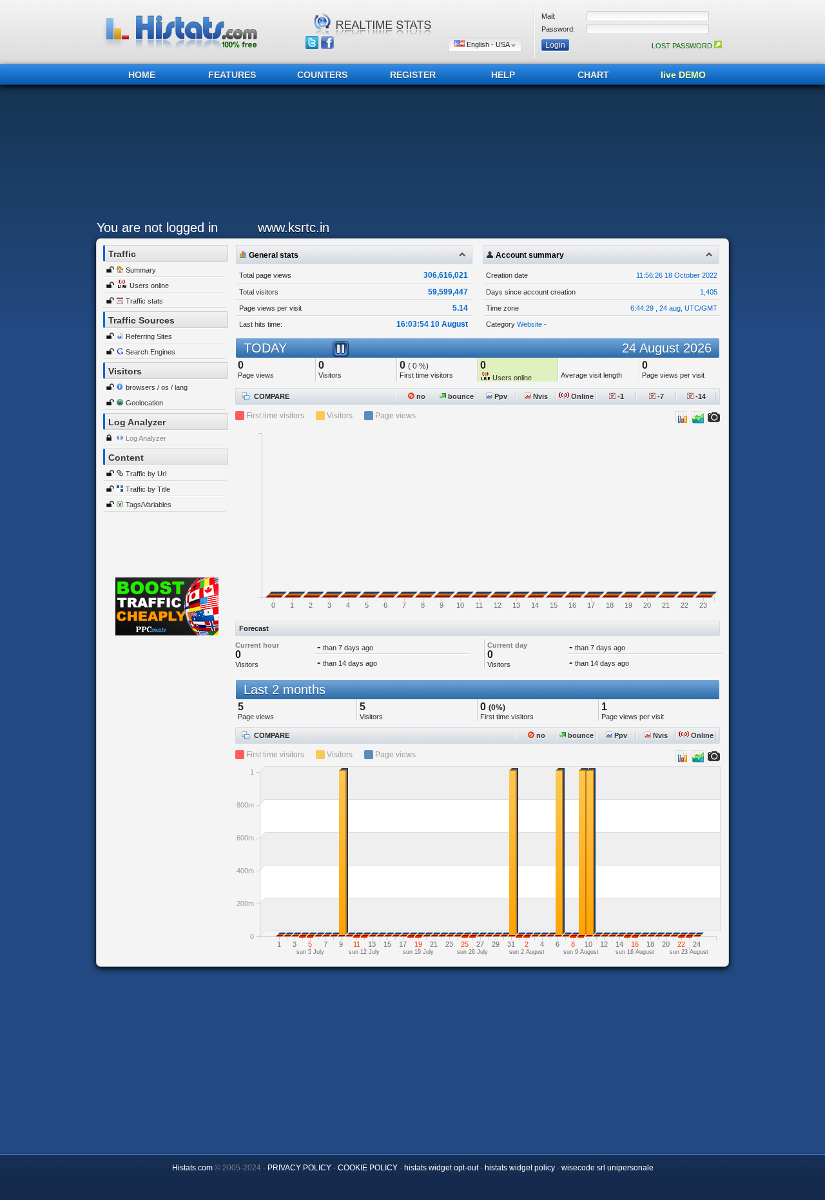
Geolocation (144, 403)
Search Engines (150, 352)
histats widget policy (520, 1167)
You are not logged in (157, 227)
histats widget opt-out (441, 1167)
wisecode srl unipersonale (607, 1167)
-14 (700, 396)
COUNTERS (322, 75)
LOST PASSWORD (683, 46)
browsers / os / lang (157, 387)
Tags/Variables (148, 504)
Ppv (499, 396)
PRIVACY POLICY (299, 1167)
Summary (141, 270)
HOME (141, 75)
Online (581, 396)
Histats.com (192, 1167)
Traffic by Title (148, 489)
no (419, 396)
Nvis (539, 396)
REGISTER (413, 75)
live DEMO (683, 75)
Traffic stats (144, 301)
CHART (593, 75)
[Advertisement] (409, 156)
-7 (659, 396)
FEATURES (232, 75)
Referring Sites (149, 336)
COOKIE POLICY (368, 1167)
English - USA (488, 44)
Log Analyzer (146, 438)
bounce (460, 396)
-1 (620, 396)
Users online (149, 285)
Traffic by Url (146, 474)
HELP (503, 75)
